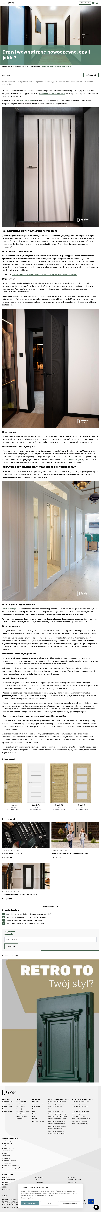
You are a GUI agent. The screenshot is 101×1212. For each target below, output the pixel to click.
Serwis (34, 1114)
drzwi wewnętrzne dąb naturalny (57, 1116)
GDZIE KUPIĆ (85, 3)
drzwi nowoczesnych (72, 459)
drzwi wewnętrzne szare (55, 1128)
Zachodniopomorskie (74, 1184)
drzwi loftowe (6, 1146)
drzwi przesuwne (7, 1151)
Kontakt (34, 1119)
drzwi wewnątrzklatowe (9, 1160)
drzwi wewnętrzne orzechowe (57, 1126)
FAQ (33, 1116)
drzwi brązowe (52, 1109)
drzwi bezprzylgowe (8, 1141)
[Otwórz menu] (4, 3)
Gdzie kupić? (36, 1101)
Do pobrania (36, 1106)
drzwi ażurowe (6, 1163)
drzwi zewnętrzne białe (79, 1104)
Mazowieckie (39, 1177)
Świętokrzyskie (72, 1177)
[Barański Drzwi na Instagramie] (14, 1207)
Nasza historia (20, 1114)
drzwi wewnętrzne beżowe (56, 1104)
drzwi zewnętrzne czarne (79, 1109)
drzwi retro (5, 1153)
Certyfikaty (19, 1119)
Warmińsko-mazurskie (74, 1180)
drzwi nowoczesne (8, 1148)
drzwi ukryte (6, 1158)
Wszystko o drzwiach (38, 1104)
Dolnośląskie (6, 1177)
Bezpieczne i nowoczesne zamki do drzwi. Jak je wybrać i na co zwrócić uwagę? (44, 274)
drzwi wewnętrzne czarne (55, 1111)
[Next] (96, 786)
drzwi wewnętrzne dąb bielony (57, 1114)
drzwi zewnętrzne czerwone (80, 1111)
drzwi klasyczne (7, 1143)
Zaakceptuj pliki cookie (30, 1203)
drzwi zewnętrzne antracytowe (81, 1101)
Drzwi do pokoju (9, 609)
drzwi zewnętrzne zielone (79, 1121)
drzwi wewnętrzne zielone (56, 1131)
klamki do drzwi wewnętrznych (11, 1165)
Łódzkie (4, 1187)
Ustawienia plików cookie (70, 1203)
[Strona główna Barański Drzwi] (11, 2)
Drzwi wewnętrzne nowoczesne (52, 93)
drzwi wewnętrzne (27, 101)
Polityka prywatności (38, 1121)
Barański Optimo (21, 1104)
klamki (4, 1109)
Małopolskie (6, 1189)
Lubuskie (5, 1184)
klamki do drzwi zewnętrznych (11, 1168)
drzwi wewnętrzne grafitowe (56, 1121)
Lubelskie (5, 1182)
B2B (33, 1111)
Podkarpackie (39, 1182)
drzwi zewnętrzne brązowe (80, 1106)
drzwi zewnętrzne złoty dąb (80, 1124)
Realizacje (19, 1109)
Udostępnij (92, 75)
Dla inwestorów (37, 1109)
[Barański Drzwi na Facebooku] (12, 1207)
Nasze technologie (22, 1116)
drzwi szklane (6, 1156)
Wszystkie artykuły (50, 906)
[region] (50, 787)
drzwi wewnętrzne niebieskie (56, 1124)
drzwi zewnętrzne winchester (81, 1119)
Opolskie (37, 1180)
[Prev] (4, 786)
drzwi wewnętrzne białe (55, 1106)
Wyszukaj (11, 946)
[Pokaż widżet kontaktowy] (96, 1207)
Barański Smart (20, 1106)
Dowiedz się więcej (27, 1198)
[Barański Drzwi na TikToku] (17, 1207)
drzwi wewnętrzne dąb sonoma (57, 1119)
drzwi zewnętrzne (7, 1104)
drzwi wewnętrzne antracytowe (57, 1101)
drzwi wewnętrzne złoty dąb (56, 1133)
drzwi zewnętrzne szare (79, 1116)
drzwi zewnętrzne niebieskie (80, 1114)
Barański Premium (21, 1101)
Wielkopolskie (72, 1182)
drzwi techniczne (7, 1106)
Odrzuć (49, 1203)
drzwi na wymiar (7, 1111)
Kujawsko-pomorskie (8, 1180)
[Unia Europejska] (84, 1201)
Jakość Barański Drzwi (22, 1111)
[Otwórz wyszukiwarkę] (97, 3)
